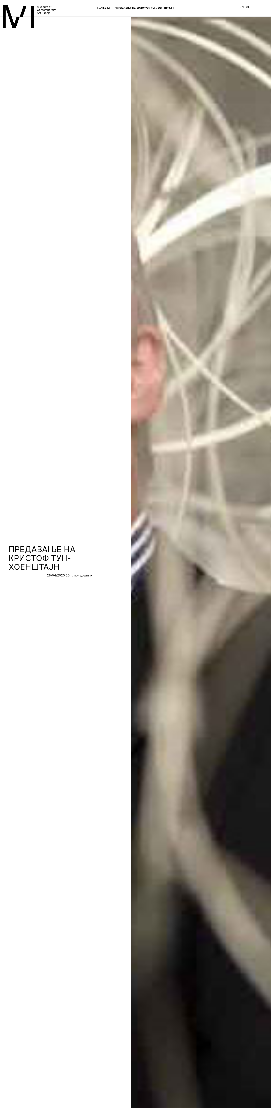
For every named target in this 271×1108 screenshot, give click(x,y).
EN (242, 7)
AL (248, 7)
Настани (103, 8)
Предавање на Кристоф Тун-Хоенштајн (144, 8)
